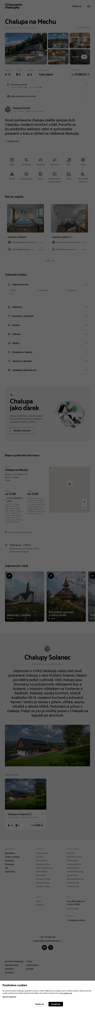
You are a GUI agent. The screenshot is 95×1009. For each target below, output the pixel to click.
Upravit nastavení (9, 997)
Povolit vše (55, 1004)
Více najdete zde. (65, 993)
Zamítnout (39, 1004)
